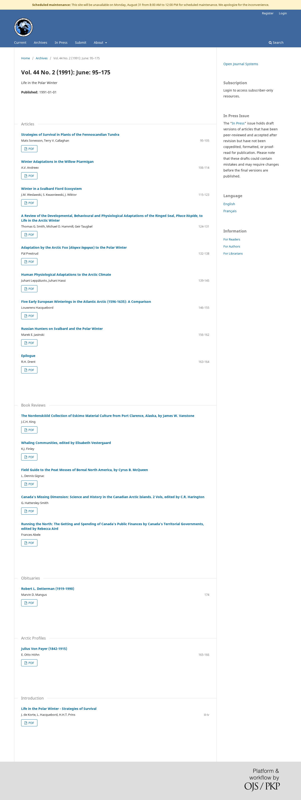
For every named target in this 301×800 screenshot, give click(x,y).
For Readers (231, 239)
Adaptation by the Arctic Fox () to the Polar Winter (74, 247)
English (229, 204)
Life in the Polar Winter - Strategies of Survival (58, 708)
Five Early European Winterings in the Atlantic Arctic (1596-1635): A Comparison (86, 301)
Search (278, 42)
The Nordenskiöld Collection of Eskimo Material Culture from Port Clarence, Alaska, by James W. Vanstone (107, 415)
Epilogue (28, 355)
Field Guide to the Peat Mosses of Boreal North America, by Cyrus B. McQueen (84, 470)
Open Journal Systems (240, 64)
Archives (40, 42)
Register (267, 13)
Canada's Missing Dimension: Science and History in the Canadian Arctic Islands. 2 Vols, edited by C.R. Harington (112, 497)
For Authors (231, 246)
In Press (61, 42)
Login (283, 13)
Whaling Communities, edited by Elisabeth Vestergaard (66, 442)
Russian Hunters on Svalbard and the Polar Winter (62, 328)
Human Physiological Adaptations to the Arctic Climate (66, 274)
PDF (31, 149)
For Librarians (233, 253)
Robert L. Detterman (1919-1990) (47, 588)
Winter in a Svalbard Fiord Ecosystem (51, 188)
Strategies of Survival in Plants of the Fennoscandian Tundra (70, 134)
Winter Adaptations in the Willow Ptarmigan (57, 161)
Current (20, 42)
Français (230, 211)
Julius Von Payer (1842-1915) (44, 648)
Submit (80, 42)
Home (25, 58)
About (99, 42)
